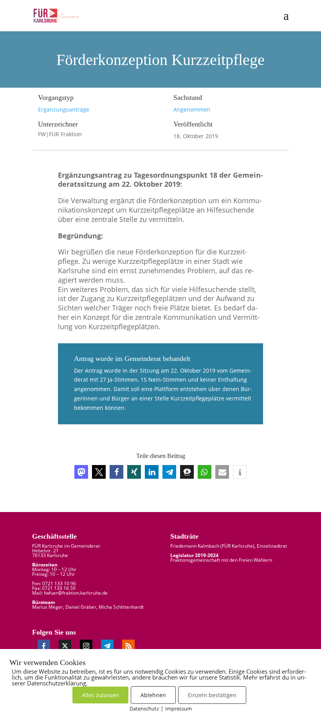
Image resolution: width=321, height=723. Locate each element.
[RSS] (128, 646)
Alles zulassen (100, 695)
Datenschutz (144, 708)
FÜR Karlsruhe (237, 546)
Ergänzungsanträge (63, 109)
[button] (81, 472)
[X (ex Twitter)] (65, 646)
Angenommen (191, 109)
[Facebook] (44, 646)
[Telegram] (107, 646)
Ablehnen (153, 695)
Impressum (178, 708)
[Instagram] (86, 646)
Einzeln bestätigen (212, 695)
